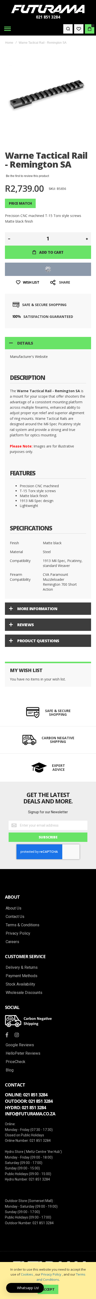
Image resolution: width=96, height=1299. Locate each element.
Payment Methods (21, 976)
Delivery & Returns (22, 967)
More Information (37, 608)
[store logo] (48, 9)
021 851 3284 (48, 17)
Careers (12, 942)
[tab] (48, 343)
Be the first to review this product (27, 176)
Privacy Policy (51, 1274)
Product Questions (38, 640)
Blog (10, 1070)
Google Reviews (20, 1045)
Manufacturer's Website (29, 356)
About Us (13, 908)
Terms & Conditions (22, 925)
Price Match (20, 203)
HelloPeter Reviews (23, 1053)
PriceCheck (15, 1062)
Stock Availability (20, 984)
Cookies (27, 1274)
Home (9, 42)
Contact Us (15, 916)
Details (25, 343)
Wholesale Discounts (24, 992)
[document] (48, 1280)
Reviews (25, 624)
